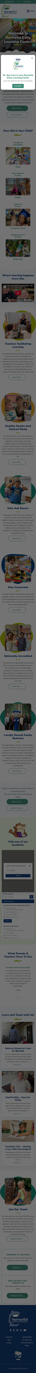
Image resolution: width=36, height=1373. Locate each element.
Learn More (18, 86)
